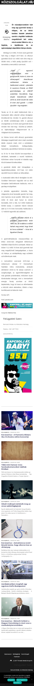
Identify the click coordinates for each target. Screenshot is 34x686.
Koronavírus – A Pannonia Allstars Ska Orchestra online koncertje (16, 436)
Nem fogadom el (22, 680)
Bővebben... (17, 682)
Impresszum (8, 654)
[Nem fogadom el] (32, 679)
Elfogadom (11, 680)
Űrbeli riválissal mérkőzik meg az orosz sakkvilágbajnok (16, 505)
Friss (14, 313)
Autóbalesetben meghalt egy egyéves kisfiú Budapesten (14, 585)
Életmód (10, 313)
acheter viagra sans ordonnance (27, 334)
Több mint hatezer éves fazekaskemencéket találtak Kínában (13, 467)
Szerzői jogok (25, 654)
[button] (30, 2)
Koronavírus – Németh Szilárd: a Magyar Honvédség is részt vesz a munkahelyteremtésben (16, 623)
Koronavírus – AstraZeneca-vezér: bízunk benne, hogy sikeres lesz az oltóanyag (16, 545)
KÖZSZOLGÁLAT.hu (17, 2)
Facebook (17, 656)
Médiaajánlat (16, 654)
